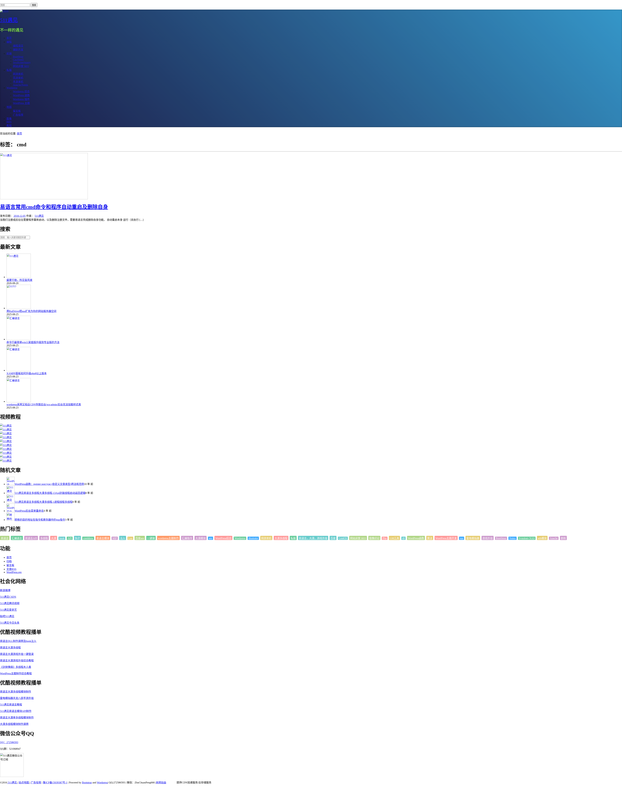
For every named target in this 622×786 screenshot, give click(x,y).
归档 (9, 561)
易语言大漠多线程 (10, 647)
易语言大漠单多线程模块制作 (17, 717)
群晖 (563, 538)
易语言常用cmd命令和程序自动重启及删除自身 (54, 207)
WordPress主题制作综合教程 (16, 673)
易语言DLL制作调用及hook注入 (18, 641)
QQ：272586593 (9, 742)
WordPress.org (14, 572)
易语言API (31, 538)
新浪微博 (5, 590)
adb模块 (542, 538)
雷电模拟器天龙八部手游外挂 (17, 698)
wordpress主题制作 (168, 538)
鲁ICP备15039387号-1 (55, 782)
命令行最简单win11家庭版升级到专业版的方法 (32, 342)
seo (210, 538)
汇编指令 (187, 538)
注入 (122, 538)
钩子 (77, 538)
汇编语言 (17, 538)
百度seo (139, 538)
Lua (130, 538)
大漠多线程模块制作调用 (14, 724)
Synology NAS (527, 538)
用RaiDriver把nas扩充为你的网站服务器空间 (31, 311)
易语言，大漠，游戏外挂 (313, 538)
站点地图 (24, 782)
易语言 (5, 538)
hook (61, 538)
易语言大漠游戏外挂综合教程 (17, 660)
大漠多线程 (281, 538)
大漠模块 (200, 538)
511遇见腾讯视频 (9, 603)
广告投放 (36, 782)
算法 (429, 538)
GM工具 (394, 538)
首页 (19, 133)
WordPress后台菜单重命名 (29, 510)
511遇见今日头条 (9, 622)
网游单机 (266, 538)
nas (461, 538)
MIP (114, 538)
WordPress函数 (416, 538)
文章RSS (11, 569)
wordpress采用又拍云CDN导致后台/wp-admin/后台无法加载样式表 (43, 404)
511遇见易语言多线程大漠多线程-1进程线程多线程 (43, 502)
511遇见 (9, 20)
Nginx (512, 538)
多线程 (44, 538)
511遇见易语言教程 (11, 704)
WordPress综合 (223, 538)
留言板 (10, 565)
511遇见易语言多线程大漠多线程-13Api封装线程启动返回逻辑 (50, 493)
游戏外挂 (487, 538)
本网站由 (161, 782)
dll (403, 538)
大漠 (53, 538)
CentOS (343, 538)
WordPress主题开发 (446, 538)
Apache (554, 538)
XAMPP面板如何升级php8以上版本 (26, 373)
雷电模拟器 (472, 538)
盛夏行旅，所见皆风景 (19, 280)
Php (385, 538)
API (70, 538)
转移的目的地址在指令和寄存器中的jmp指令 (40, 519)
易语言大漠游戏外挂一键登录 (17, 654)
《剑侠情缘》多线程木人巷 (15, 667)
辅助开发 (18, 49)
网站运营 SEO (358, 538)
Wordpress (240, 538)
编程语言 (18, 45)
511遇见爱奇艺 (8, 609)
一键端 (151, 538)
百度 (333, 538)
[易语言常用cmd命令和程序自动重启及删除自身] (44, 198)
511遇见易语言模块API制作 (15, 711)
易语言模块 (102, 538)
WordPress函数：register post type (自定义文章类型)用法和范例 (49, 484)
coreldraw (88, 538)
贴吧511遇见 (7, 616)
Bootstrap (87, 782)
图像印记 (374, 538)
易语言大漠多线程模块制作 (15, 691)
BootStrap (501, 538)
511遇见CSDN (8, 596)
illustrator (253, 538)
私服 (293, 538)
